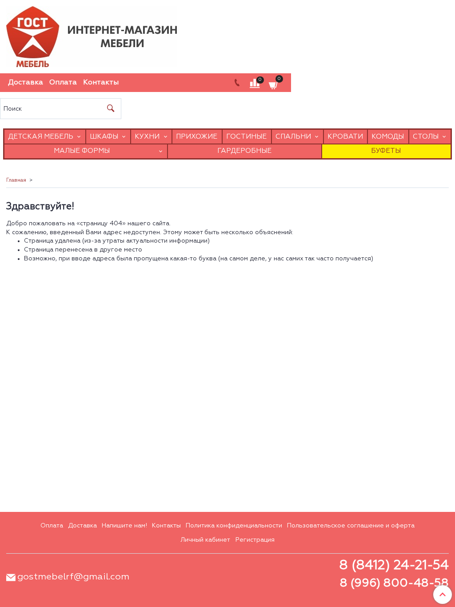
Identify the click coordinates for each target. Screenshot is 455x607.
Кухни (147, 136)
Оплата (63, 82)
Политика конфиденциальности (234, 526)
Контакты (101, 82)
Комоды (387, 136)
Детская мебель (40, 136)
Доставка (25, 82)
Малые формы (82, 151)
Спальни (293, 136)
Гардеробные (244, 151)
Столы (426, 136)
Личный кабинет (205, 540)
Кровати (345, 136)
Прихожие (196, 136)
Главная (16, 180)
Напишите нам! (124, 526)
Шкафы (104, 136)
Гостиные (246, 136)
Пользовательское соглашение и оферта (351, 526)
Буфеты (386, 151)
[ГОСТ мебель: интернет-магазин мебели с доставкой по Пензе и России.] (91, 34)
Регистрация (255, 540)
